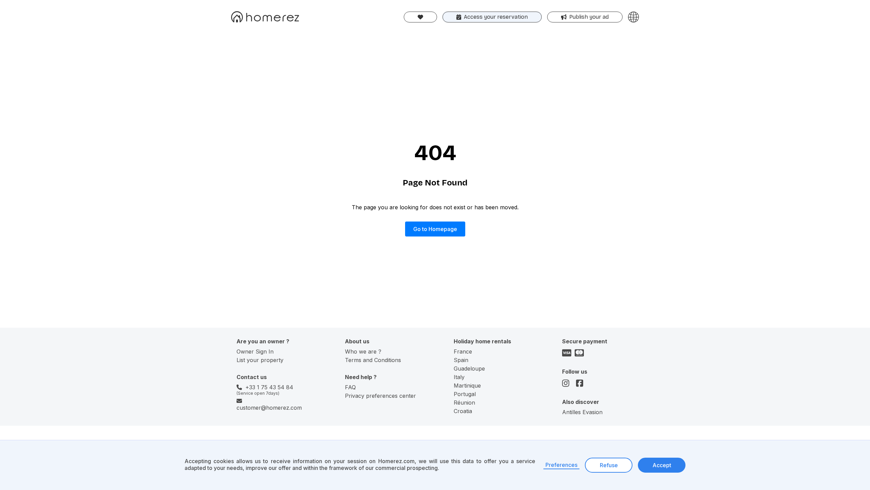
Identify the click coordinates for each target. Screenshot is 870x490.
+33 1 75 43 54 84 (269, 387)
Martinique (467, 385)
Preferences (561, 464)
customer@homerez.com (269, 407)
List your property (260, 360)
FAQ (350, 387)
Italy (459, 377)
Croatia (463, 411)
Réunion (464, 402)
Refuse (609, 465)
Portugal (465, 394)
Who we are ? (363, 351)
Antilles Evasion (582, 412)
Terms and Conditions (373, 360)
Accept (661, 465)
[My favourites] (420, 17)
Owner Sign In (255, 351)
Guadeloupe (469, 368)
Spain (461, 360)
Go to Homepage (435, 229)
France (463, 351)
